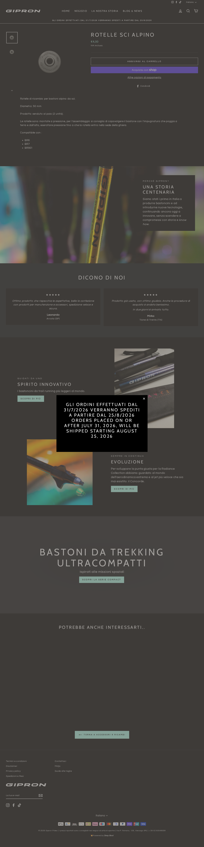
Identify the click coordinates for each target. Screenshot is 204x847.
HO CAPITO (102, 443)
